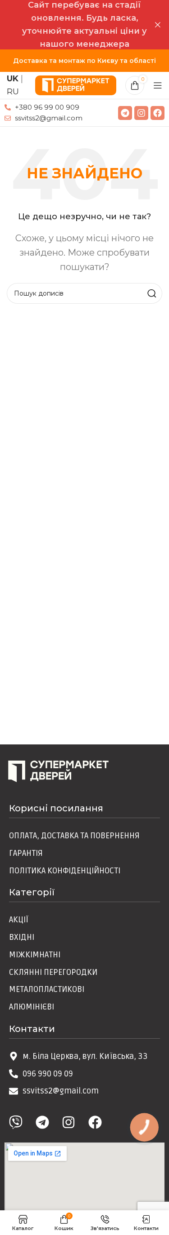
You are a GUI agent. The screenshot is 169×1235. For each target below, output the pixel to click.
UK (12, 79)
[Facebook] (157, 113)
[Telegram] (125, 113)
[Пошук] (152, 293)
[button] (135, 85)
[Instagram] (141, 113)
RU (13, 92)
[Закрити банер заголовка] (157, 24)
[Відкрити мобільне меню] (158, 85)
